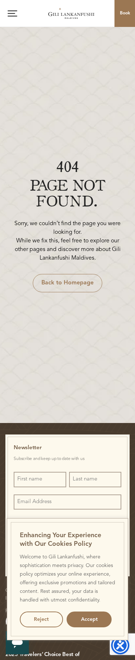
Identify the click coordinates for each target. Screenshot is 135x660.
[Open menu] (12, 13)
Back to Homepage (67, 283)
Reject (41, 619)
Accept (89, 619)
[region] (68, 579)
